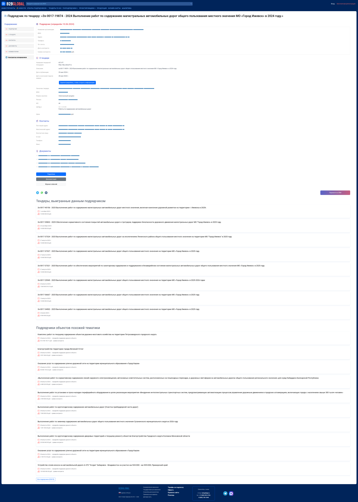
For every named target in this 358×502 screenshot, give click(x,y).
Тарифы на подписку (176, 487)
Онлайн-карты (114, 8)
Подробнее (51, 174)
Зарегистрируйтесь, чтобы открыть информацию (77, 82)
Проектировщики (86, 8)
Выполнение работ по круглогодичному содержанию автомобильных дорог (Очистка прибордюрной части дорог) (88, 407)
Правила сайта (173, 492)
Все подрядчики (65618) (45, 479)
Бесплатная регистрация (346, 4)
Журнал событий (51, 184)
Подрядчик (13, 29)
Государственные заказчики (152, 489)
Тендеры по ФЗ (55, 8)
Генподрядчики (70, 8)
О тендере (12, 34)
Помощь (171, 495)
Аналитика (126, 8)
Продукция (102, 8)
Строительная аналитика (151, 492)
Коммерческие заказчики (151, 487)
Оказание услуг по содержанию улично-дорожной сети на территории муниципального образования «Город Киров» (89, 363)
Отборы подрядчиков (36, 8)
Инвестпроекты (8, 8)
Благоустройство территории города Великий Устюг (60, 349)
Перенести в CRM (335, 193)
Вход (333, 4)
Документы (13, 46)
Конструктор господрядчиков (17, 57)
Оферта (170, 490)
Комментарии (13, 51)
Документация (51, 179)
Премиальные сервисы (150, 494)
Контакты (12, 40)
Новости (22, 8)
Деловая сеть (147, 497)
